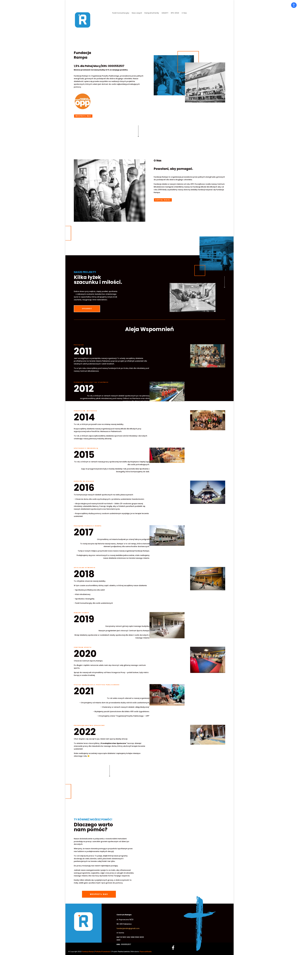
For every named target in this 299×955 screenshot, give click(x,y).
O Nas (184, 13)
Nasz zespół (137, 13)
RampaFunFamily (151, 13)
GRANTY (165, 13)
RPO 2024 (175, 13)
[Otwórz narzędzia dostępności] (294, 5)
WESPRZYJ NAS (83, 116)
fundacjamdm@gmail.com (128, 928)
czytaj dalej (162, 200)
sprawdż (87, 309)
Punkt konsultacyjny (120, 13)
